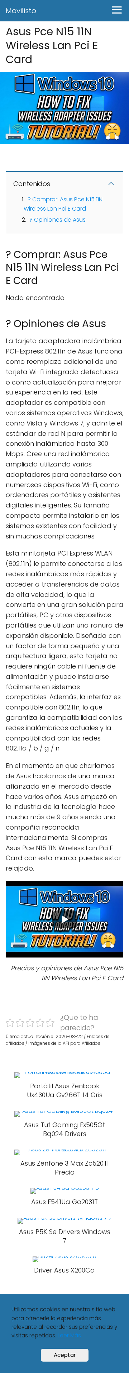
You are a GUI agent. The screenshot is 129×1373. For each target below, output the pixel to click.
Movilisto (21, 11)
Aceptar (65, 1355)
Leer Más (69, 1335)
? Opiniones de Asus (57, 220)
